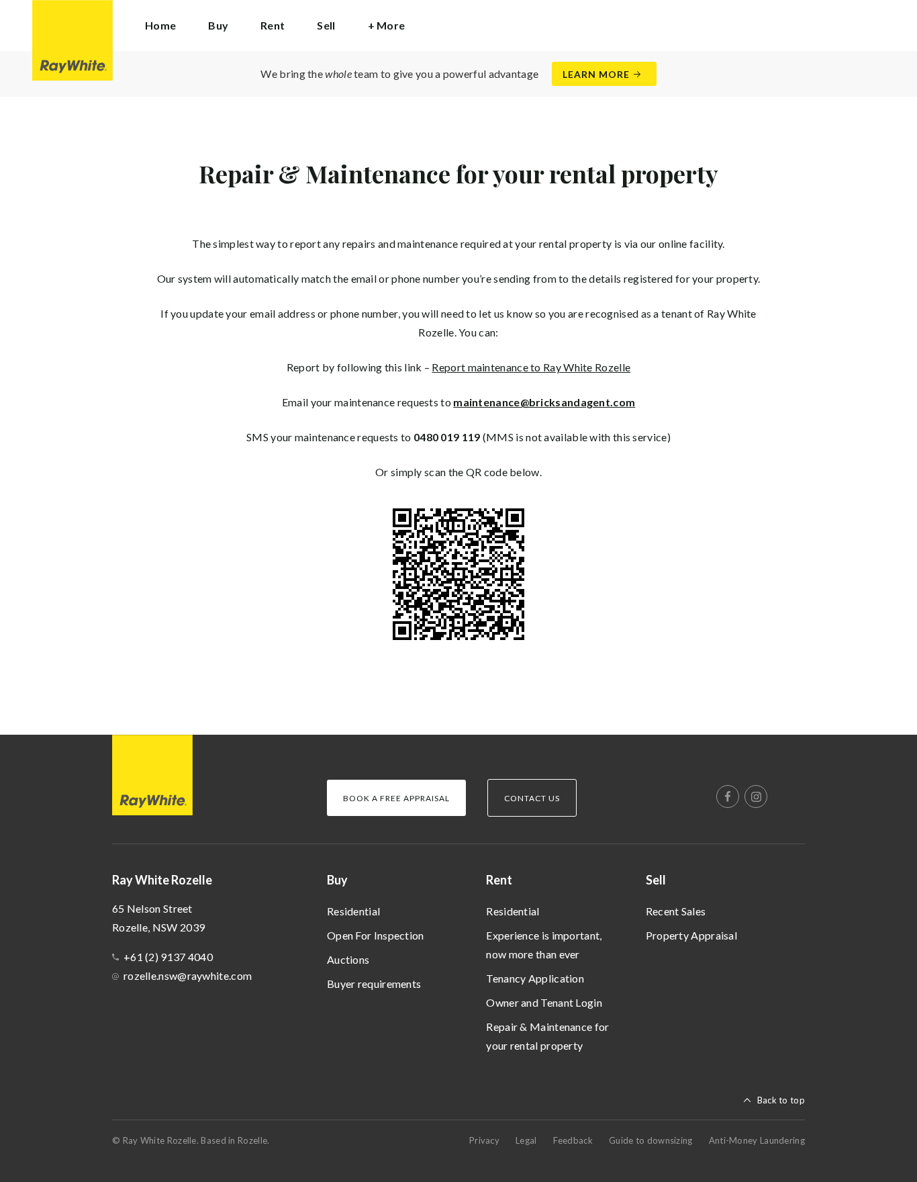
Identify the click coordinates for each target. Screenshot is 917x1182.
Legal (526, 1140)
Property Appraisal (691, 935)
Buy (337, 879)
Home (160, 25)
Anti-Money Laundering (757, 1140)
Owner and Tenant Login (544, 1002)
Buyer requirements (374, 983)
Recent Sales (676, 911)
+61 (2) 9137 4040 (168, 956)
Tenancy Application (535, 978)
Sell (656, 879)
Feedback (573, 1140)
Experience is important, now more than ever (543, 944)
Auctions (348, 959)
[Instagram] (755, 796)
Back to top (781, 1100)
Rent (499, 879)
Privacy (484, 1140)
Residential (353, 911)
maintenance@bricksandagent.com (544, 402)
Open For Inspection (375, 935)
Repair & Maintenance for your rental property (547, 1036)
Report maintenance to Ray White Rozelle (531, 367)
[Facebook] (727, 796)
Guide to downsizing (651, 1140)
